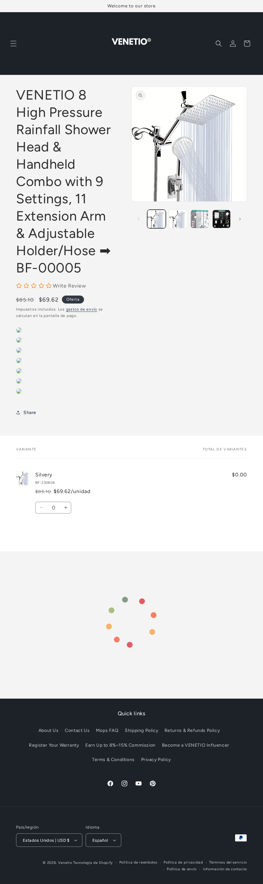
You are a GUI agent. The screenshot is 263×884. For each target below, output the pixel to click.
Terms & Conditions (113, 759)
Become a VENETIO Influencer (195, 745)
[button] (13, 43)
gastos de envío (82, 309)
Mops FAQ (107, 730)
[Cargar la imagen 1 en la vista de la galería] (156, 219)
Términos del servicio (228, 862)
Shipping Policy (141, 730)
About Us (48, 730)
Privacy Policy (156, 759)
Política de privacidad (183, 862)
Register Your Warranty (54, 745)
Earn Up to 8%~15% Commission (120, 745)
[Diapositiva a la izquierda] (139, 219)
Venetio (65, 863)
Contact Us (77, 730)
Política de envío (182, 869)
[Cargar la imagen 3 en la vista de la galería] (200, 219)
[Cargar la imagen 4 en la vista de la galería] (221, 219)
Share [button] (29, 412)
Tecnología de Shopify (93, 863)
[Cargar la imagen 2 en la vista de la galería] (178, 219)
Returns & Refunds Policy (192, 730)
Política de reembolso (138, 862)
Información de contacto (225, 869)
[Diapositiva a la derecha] (240, 219)
